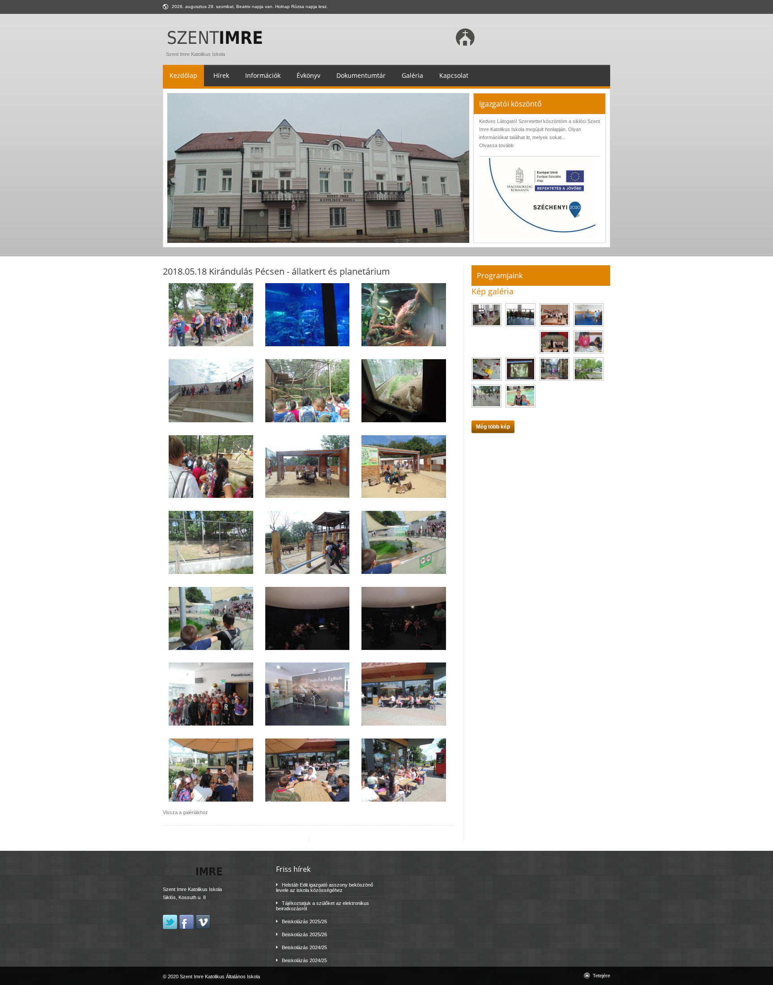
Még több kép (493, 427)
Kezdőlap (183, 75)
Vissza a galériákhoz (185, 812)
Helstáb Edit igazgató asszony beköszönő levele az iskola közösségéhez (324, 887)
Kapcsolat (453, 75)
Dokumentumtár (361, 75)
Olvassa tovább (496, 145)
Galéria (412, 75)
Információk (262, 75)
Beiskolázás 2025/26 (304, 921)
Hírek (221, 75)
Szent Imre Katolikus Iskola (195, 54)
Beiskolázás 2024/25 (304, 947)
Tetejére (601, 975)
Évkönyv (308, 75)
